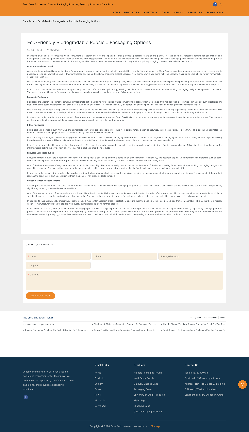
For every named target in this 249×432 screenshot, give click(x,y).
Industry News (195, 317)
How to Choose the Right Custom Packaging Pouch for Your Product (194, 324)
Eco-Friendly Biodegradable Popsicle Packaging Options (69, 21)
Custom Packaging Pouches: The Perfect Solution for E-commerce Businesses (56, 330)
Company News (210, 317)
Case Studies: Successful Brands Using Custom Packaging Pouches (40, 324)
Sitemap (155, 426)
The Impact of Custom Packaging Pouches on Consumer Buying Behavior (125, 324)
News (222, 317)
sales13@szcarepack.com (206, 378)
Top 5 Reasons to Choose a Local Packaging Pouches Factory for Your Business (194, 330)
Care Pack (28, 21)
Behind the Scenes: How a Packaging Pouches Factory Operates (125, 330)
